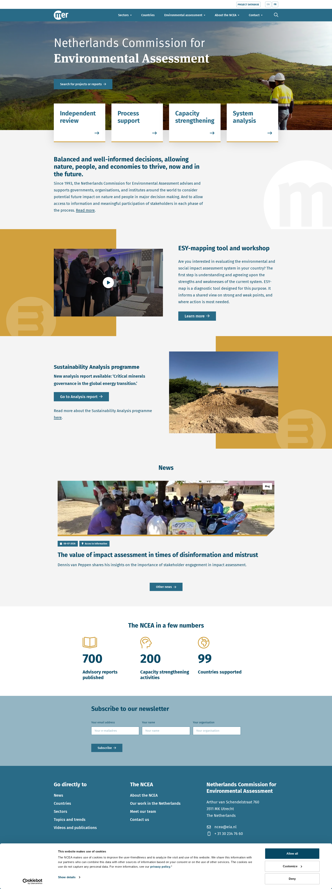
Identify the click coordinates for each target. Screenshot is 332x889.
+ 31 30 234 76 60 (228, 833)
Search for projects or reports (81, 84)
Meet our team (143, 811)
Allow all (292, 853)
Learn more (195, 316)
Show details (67, 877)
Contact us (139, 819)
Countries (62, 803)
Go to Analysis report (79, 396)
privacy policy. (160, 866)
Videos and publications (75, 827)
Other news (164, 587)
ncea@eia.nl (225, 827)
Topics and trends (69, 819)
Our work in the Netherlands (155, 803)
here (58, 417)
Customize (290, 866)
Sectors (60, 811)
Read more (85, 210)
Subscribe (105, 748)
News (58, 795)
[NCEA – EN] (61, 15)
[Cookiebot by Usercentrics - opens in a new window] (32, 881)
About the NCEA (144, 795)
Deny (292, 878)
